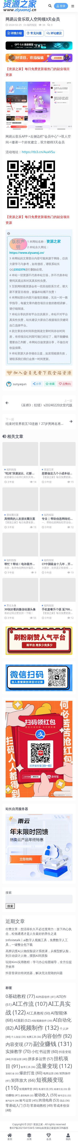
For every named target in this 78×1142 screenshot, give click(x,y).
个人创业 (18, 1036)
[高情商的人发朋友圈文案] (20, 499)
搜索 (9, 892)
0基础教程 (20, 996)
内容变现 (19, 1044)
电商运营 (51, 1073)
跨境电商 (49, 1100)
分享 (38, 383)
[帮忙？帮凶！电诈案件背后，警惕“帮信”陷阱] (20, 544)
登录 (62, 6)
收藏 (52, 383)
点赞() (66, 383)
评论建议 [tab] (56, 33)
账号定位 (64, 1095)
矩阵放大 (23, 1080)
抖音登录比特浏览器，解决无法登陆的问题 (34, 973)
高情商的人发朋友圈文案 (19, 518)
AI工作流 (29, 1003)
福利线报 (32, 25)
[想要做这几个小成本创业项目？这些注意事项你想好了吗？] (58, 454)
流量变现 (54, 1066)
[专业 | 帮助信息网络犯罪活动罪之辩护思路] (58, 499)
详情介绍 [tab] (16, 33)
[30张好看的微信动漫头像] (20, 590)
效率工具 (28, 1067)
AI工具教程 (38, 1013)
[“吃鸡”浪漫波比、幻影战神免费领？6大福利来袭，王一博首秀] (20, 454)
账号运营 (28, 1100)
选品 (65, 1100)
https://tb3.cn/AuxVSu (38, 152)
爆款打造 (30, 1073)
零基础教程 (41, 1105)
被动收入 (45, 1094)
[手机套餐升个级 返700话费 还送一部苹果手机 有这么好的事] (58, 590)
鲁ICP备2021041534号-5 (23, 1128)
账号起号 (12, 1100)
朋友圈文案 (13, 514)
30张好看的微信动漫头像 (20, 609)
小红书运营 (44, 1051)
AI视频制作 (36, 1028)
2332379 (19, 269)
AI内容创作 (45, 997)
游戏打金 (12, 1073)
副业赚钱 (52, 1044)
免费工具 (34, 1037)
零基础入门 (17, 1105)
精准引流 (60, 1088)
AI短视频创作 (41, 1020)
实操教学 (18, 1051)
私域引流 (46, 1088)
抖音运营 (19, 1059)
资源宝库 (49, 469)
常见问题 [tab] (36, 33)
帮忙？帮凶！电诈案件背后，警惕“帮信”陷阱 (19, 565)
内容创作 (57, 1036)
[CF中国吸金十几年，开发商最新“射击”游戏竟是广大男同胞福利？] (58, 544)
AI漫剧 (22, 1020)
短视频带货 (28, 1089)
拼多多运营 (40, 1058)
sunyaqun (19, 384)
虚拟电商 (26, 1095)
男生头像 (11, 605)
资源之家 (38, 1124)
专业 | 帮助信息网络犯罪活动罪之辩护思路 (57, 520)
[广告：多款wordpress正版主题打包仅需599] (39, 374)
